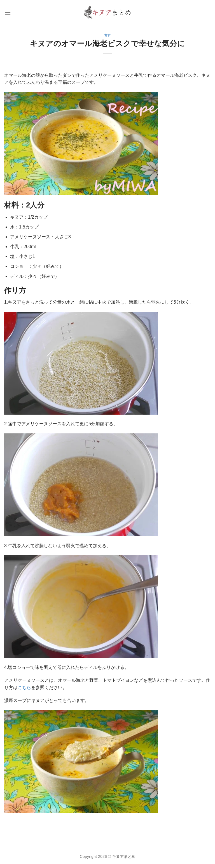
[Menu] (7, 12)
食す (107, 35)
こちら (24, 687)
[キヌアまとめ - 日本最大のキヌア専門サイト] (107, 12)
